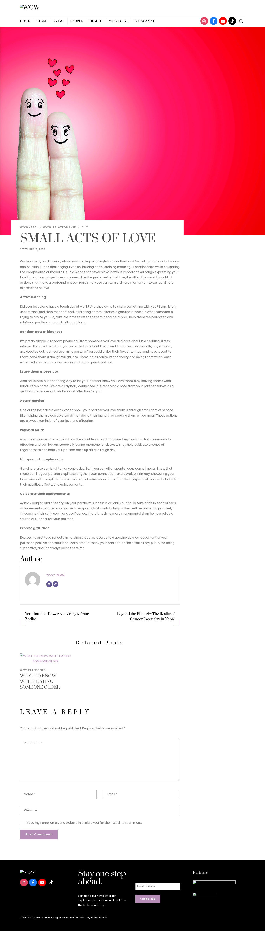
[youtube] (223, 21)
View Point (118, 21)
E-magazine (145, 21)
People (76, 21)
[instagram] (204, 21)
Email (112, 794)
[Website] (55, 584)
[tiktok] (232, 21)
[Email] (49, 584)
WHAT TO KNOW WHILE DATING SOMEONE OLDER (40, 681)
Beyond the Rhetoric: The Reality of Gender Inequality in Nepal (146, 617)
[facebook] (213, 21)
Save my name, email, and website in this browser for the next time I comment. (84, 823)
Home (25, 21)
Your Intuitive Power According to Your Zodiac (57, 617)
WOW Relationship (59, 227)
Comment (33, 743)
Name (30, 794)
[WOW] (30, 7)
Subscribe (148, 898)
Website (30, 810)
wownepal (29, 227)
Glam (41, 21)
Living (58, 21)
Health (96, 21)
